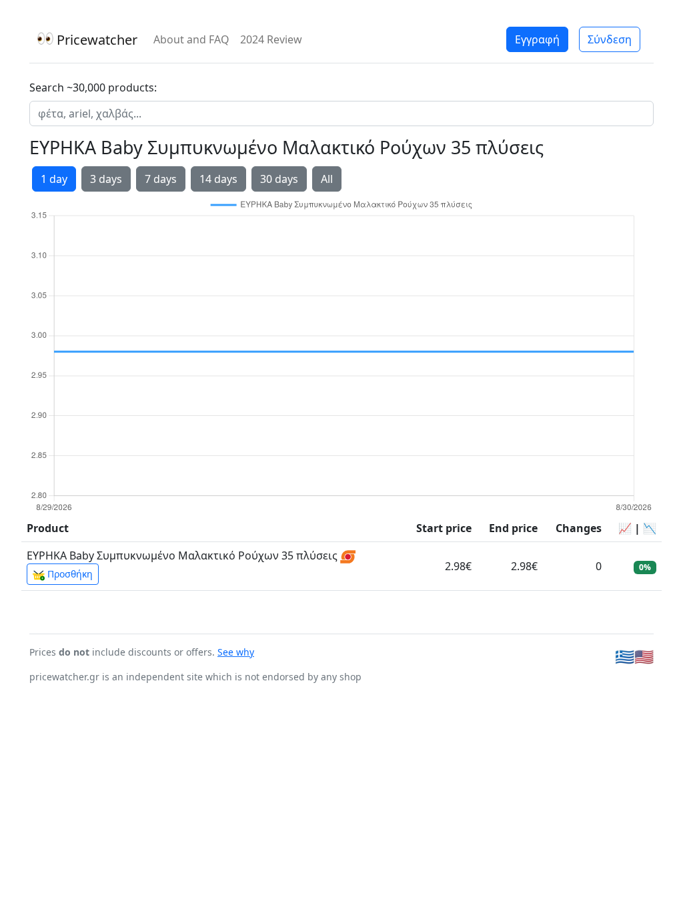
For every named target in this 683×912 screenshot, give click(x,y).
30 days (279, 179)
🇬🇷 (624, 656)
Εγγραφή (537, 39)
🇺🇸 (644, 656)
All (327, 179)
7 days (161, 179)
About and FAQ (191, 39)
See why (235, 652)
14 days (218, 179)
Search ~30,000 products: (93, 87)
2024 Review (271, 39)
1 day (54, 179)
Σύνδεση (610, 39)
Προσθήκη (69, 573)
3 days (106, 179)
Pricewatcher (95, 40)
